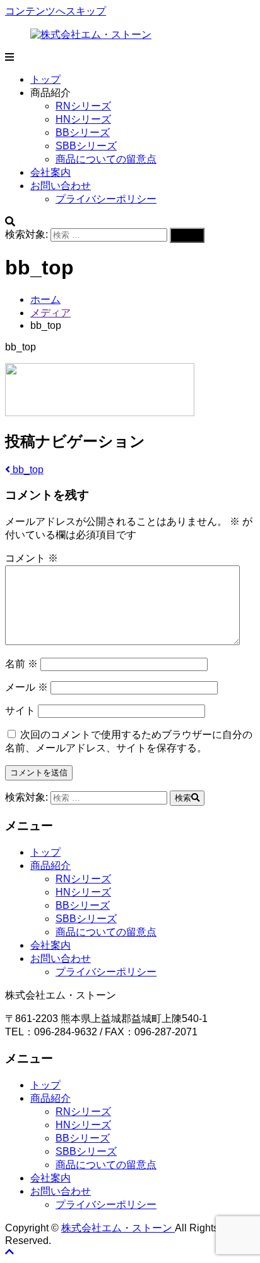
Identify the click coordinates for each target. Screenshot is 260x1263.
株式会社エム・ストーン (118, 1228)
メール (26, 687)
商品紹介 (50, 865)
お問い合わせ (60, 185)
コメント (31, 558)
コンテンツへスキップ (55, 11)
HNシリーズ (83, 119)
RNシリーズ (83, 106)
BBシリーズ (83, 132)
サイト (20, 710)
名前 (21, 663)
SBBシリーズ (86, 145)
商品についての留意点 (106, 159)
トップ (45, 79)
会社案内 (50, 172)
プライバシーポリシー (106, 199)
